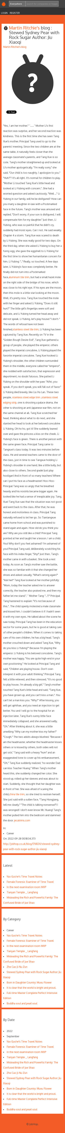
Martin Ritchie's (25, 28)
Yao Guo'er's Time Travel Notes (24, 876)
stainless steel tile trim (26, 329)
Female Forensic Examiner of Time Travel (30, 881)
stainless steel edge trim (26, 397)
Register (15, 13)
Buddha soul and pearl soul (22, 1003)
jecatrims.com (22, 820)
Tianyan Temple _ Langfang (22, 892)
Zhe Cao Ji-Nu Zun (17, 966)
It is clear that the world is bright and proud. (31, 987)
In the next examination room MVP (26, 887)
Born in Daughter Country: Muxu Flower (29, 982)
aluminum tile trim (19, 277)
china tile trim (17, 794)
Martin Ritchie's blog (14, 46)
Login (4, 13)
